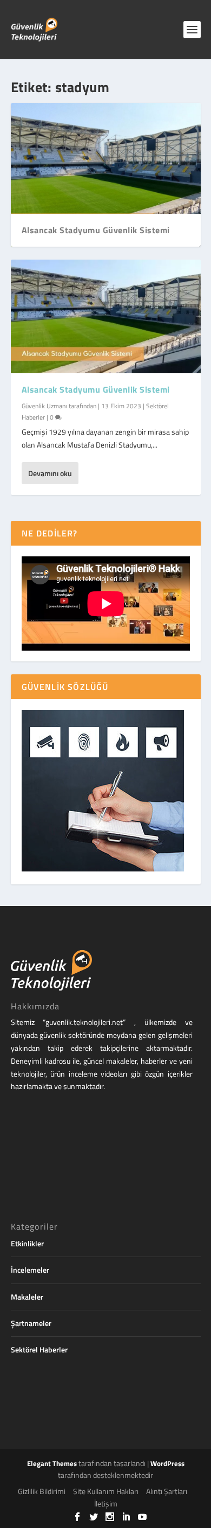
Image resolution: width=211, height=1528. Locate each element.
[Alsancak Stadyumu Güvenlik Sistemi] (106, 316)
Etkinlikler (27, 1243)
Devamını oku (50, 473)
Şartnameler (31, 1323)
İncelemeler (30, 1269)
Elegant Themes (52, 1463)
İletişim (105, 1503)
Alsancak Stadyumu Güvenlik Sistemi (96, 230)
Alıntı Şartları (166, 1491)
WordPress (167, 1463)
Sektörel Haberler (39, 1349)
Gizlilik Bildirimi (41, 1491)
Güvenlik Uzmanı (44, 406)
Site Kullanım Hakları (106, 1491)
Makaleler (27, 1296)
